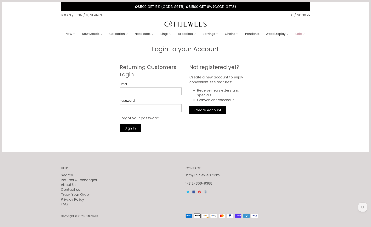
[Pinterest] (199, 191)
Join (78, 15)
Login (66, 15)
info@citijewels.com (203, 175)
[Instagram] (205, 191)
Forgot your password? (140, 118)
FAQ (64, 204)
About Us (69, 184)
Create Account (207, 110)
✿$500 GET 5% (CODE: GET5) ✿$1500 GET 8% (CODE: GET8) (185, 6)
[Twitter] (187, 191)
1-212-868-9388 (199, 183)
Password (127, 101)
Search (67, 175)
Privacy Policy (72, 199)
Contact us (70, 189)
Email (124, 84)
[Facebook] (193, 191)
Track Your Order (75, 194)
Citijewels (91, 216)
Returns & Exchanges (79, 179)
